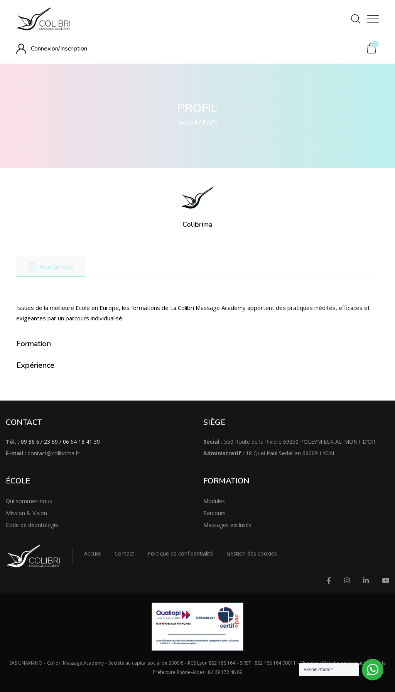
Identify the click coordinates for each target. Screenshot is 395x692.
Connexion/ (45, 48)
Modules (214, 501)
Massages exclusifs (227, 525)
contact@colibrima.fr (53, 453)
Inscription (73, 48)
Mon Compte (56, 266)
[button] (371, 48)
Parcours (214, 513)
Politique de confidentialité (180, 553)
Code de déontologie (32, 525)
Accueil (188, 122)
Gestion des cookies (251, 553)
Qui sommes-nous (29, 501)
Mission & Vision (26, 513)
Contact (124, 553)
